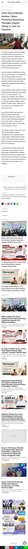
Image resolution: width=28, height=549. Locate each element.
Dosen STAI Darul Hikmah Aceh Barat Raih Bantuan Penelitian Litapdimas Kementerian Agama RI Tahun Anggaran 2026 (12, 451)
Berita (3, 10)
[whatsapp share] (14, 204)
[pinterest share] (8, 204)
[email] (7, 547)
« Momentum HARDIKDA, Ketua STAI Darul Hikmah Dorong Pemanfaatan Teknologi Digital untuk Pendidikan (13, 196)
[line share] (17, 204)
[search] (26, 2)
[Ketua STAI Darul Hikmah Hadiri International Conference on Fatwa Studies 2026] (14, 470)
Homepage (3, 6)
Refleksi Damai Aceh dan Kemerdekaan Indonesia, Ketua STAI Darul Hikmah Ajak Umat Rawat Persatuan (13, 417)
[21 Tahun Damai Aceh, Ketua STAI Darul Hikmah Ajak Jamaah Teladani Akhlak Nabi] (14, 252)
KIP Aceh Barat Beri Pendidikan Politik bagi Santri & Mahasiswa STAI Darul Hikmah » (15, 188)
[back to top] (25, 543)
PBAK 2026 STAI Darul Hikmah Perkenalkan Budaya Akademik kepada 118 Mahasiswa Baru (12, 240)
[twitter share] (2, 204)
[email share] (5, 204)
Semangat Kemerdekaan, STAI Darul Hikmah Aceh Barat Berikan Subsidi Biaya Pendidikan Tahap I (13, 288)
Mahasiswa (10, 6)
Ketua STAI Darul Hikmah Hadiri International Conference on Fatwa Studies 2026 (12, 485)
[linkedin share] (11, 204)
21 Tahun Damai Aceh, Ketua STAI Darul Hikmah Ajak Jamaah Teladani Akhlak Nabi (13, 264)
